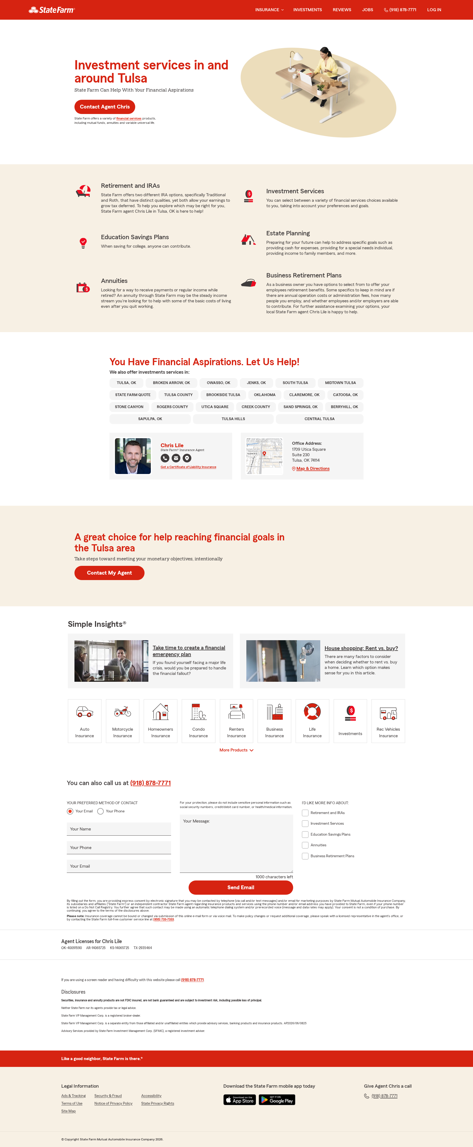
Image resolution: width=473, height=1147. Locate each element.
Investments (307, 10)
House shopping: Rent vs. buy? (361, 648)
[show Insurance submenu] (281, 10)
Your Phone (115, 811)
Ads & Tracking (73, 1096)
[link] (51, 9)
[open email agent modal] (176, 459)
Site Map (68, 1111)
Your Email (84, 811)
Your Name (80, 829)
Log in (434, 10)
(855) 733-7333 (163, 919)
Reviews (342, 10)
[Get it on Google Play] (277, 1099)
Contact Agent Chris (105, 107)
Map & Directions (313, 468)
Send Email (240, 887)
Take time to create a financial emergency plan (189, 651)
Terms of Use (71, 1103)
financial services (129, 118)
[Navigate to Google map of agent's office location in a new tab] (187, 458)
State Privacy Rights (157, 1103)
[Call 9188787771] (165, 458)
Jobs (367, 10)
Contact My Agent (109, 573)
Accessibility (151, 1096)
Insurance (267, 10)
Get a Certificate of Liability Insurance (188, 467)
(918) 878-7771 (403, 10)
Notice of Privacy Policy (113, 1103)
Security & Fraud (108, 1096)
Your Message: (196, 821)
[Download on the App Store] (239, 1099)
